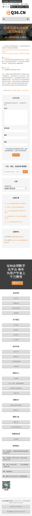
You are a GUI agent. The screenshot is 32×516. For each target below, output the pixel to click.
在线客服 (16, 313)
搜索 (25, 172)
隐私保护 (16, 335)
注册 (26, 7)
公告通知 (25, 4)
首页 (6, 37)
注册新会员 (16, 303)
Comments (25, 90)
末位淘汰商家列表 (16, 427)
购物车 (18, 283)
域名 (15, 90)
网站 (5, 142)
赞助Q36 (16, 410)
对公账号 (16, 340)
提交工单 (16, 351)
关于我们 (16, 325)
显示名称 (6, 128)
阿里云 (19, 90)
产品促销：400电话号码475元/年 (12, 1)
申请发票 (16, 366)
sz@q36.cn (9, 471)
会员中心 (21, 7)
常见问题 (6, 7)
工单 (14, 7)
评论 (6, 108)
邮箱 (5, 135)
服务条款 (16, 330)
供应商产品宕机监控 (16, 388)
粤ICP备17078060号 (16, 506)
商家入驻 (16, 422)
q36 (11, 90)
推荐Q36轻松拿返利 (16, 405)
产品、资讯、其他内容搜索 (12, 4)
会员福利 (16, 439)
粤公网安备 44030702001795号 (16, 511)
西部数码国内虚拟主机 (17, 236)
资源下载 (16, 393)
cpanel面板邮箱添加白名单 (14, 222)
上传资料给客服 (16, 361)
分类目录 (7, 186)
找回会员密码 (16, 308)
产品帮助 (16, 378)
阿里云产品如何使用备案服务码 (15, 207)
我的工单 (16, 356)
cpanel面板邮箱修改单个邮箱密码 (16, 203)
